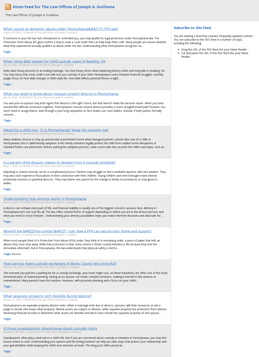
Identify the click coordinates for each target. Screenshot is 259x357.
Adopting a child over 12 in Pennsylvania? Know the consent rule (55, 130)
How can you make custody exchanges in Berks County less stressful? (60, 263)
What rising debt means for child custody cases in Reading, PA (54, 61)
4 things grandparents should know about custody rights (50, 328)
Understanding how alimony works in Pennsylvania (44, 198)
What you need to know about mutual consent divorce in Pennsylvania (61, 93)
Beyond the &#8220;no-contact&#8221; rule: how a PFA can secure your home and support (77, 231)
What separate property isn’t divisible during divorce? (47, 296)
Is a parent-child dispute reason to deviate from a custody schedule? (59, 162)
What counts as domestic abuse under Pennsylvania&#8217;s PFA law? (60, 29)
